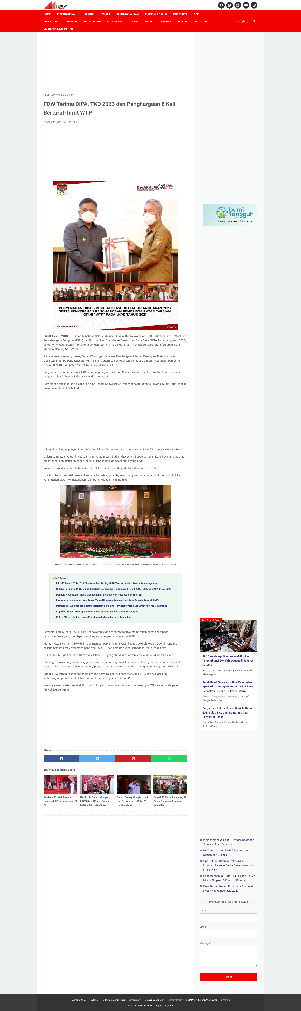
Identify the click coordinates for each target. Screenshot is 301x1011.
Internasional (66, 14)
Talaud (182, 21)
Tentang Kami (78, 999)
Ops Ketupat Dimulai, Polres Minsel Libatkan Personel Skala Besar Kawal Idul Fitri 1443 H (228, 865)
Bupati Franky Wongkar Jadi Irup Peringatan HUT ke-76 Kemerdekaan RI (132, 801)
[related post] (60, 784)
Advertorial (52, 21)
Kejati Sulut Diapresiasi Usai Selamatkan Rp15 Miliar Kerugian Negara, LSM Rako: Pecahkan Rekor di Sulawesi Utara (228, 686)
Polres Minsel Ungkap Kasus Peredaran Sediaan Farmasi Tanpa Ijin (93, 617)
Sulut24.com (145, 1005)
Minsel (149, 21)
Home (47, 14)
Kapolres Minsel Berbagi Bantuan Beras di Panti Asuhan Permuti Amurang (97, 611)
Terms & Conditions (153, 999)
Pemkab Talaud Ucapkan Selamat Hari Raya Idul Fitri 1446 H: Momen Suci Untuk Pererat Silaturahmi (111, 605)
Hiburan (71, 21)
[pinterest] (133, 758)
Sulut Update (92, 21)
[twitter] (229, 5)
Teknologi (200, 21)
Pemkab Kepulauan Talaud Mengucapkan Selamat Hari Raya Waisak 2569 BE (99, 594)
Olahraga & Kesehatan (58, 28)
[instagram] (237, 5)
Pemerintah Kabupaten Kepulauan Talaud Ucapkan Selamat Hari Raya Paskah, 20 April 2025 (107, 600)
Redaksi (94, 999)
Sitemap (225, 999)
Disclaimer (134, 999)
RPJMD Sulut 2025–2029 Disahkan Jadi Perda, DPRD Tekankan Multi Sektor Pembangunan (106, 583)
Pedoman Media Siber (113, 999)
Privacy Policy (175, 999)
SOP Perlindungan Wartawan (202, 999)
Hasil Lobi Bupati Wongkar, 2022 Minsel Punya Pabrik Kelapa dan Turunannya (95, 801)
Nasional (89, 14)
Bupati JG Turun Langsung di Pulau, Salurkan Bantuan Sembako (169, 801)
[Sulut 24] (58, 5)
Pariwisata (180, 14)
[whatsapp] (253, 5)
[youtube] (245, 5)
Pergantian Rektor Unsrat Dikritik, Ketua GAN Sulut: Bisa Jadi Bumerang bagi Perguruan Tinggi (227, 713)
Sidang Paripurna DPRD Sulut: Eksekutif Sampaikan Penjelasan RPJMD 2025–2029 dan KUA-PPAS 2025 (113, 589)
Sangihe (166, 21)
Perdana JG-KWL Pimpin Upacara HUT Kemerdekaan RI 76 (60, 801)
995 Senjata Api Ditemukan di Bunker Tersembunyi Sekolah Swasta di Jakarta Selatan (227, 661)
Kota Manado (115, 21)
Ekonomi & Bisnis (156, 14)
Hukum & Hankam (128, 14)
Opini (197, 14)
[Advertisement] (115, 63)
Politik (106, 14)
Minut (134, 21)
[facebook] (221, 5)
